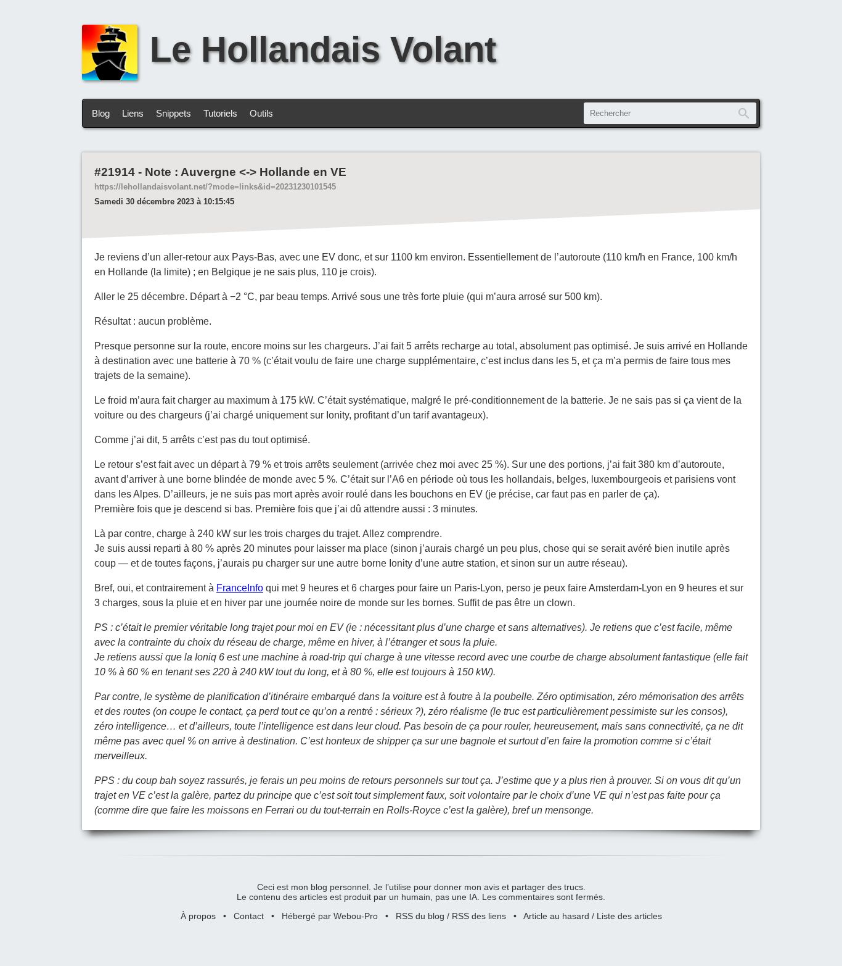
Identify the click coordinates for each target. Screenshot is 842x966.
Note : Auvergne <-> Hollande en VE (245, 171)
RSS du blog (420, 916)
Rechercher (744, 113)
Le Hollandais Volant (323, 49)
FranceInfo (239, 588)
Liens (133, 113)
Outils (261, 113)
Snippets (173, 113)
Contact (249, 916)
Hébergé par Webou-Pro (330, 916)
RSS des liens (479, 916)
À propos (198, 916)
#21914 (114, 171)
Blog (101, 113)
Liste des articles (629, 916)
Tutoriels (220, 113)
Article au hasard (556, 916)
